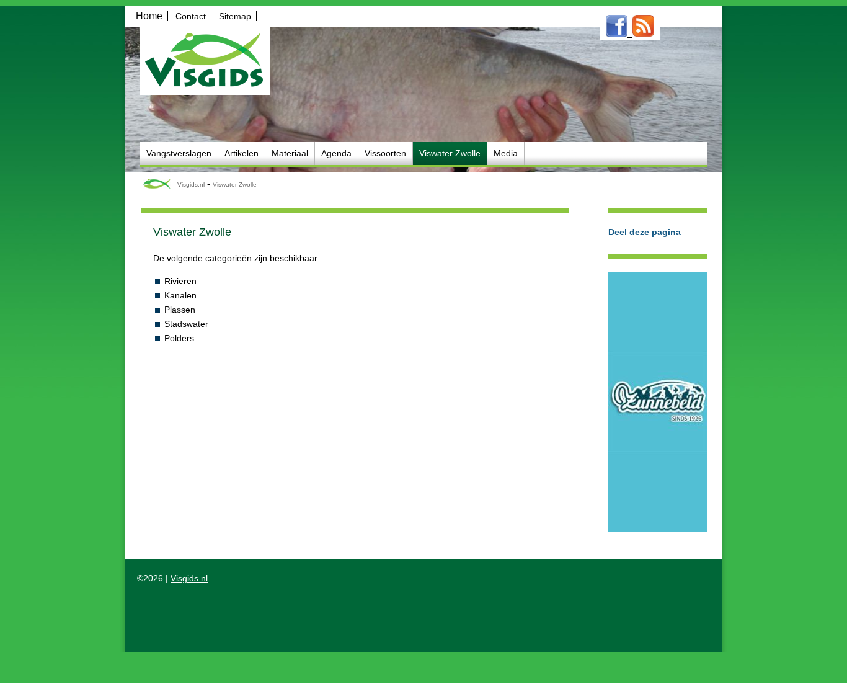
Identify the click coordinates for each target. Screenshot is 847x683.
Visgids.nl (191, 184)
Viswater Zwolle (235, 184)
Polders (179, 338)
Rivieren (180, 281)
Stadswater (186, 324)
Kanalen (180, 295)
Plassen (179, 310)
